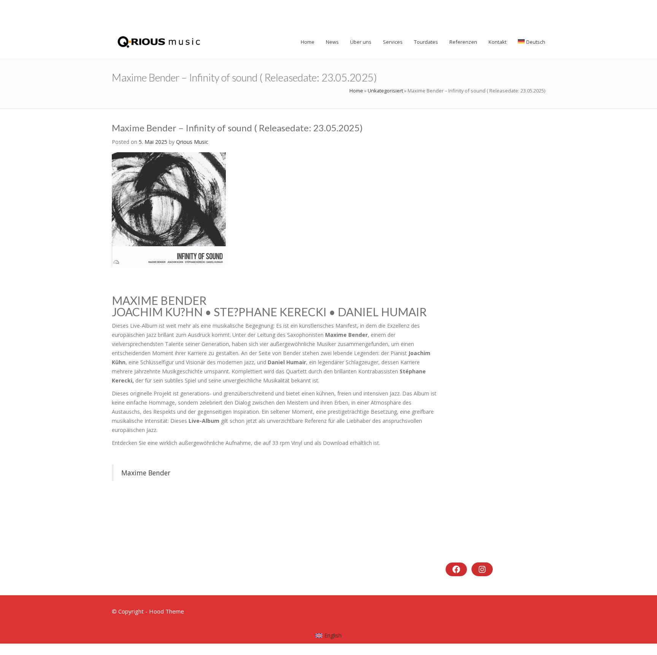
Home (356, 90)
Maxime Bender (145, 472)
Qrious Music (192, 141)
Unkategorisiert (385, 90)
